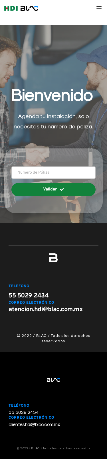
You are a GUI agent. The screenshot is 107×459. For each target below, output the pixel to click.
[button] (99, 8)
